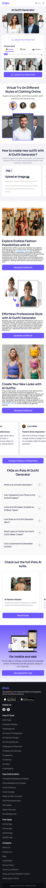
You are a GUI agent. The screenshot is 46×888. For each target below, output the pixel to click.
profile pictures (8, 403)
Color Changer (8, 792)
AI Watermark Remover (11, 751)
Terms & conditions (10, 869)
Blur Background (9, 814)
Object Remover (9, 809)
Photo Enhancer (9, 787)
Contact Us (7, 852)
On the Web (7, 824)
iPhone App (7, 828)
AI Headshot (7, 755)
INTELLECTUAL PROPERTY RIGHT (16, 874)
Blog (4, 856)
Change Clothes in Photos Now (23, 460)
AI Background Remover (12, 746)
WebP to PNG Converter (12, 796)
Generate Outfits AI (23, 267)
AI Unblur (6, 764)
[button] (23, 484)
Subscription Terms (10, 878)
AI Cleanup (6, 759)
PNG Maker (7, 805)
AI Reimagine (7, 768)
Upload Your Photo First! (24, 74)
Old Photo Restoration (11, 800)
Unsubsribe (7, 860)
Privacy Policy (8, 865)
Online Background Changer (14, 783)
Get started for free (23, 673)
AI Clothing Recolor (10, 742)
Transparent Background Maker (15, 778)
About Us (6, 847)
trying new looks (22, 251)
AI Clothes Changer (10, 737)
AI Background (8, 728)
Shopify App (7, 837)
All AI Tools (6, 720)
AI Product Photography (12, 733)
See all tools (23, 615)
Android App (7, 833)
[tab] (23, 484)
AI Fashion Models (9, 724)
